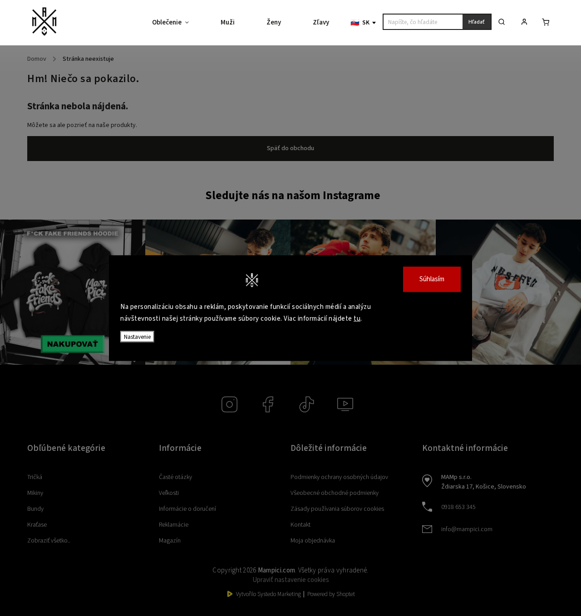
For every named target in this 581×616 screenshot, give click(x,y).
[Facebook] (268, 404)
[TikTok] (307, 404)
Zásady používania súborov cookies (337, 508)
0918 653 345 (458, 507)
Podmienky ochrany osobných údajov (339, 477)
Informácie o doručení (187, 508)
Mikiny (35, 493)
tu (357, 318)
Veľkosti (169, 493)
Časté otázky (175, 477)
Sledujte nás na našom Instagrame (292, 195)
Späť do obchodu (290, 148)
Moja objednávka (312, 540)
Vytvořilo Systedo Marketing (268, 594)
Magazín (170, 540)
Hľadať (476, 22)
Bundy (35, 508)
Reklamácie (173, 524)
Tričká (34, 477)
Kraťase (37, 524)
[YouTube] (345, 404)
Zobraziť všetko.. (48, 540)
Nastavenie (137, 336)
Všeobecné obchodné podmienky (334, 493)
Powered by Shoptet (331, 594)
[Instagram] (229, 404)
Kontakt (300, 524)
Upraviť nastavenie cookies (290, 580)
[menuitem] (178, 22)
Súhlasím (431, 279)
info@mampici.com (466, 529)
